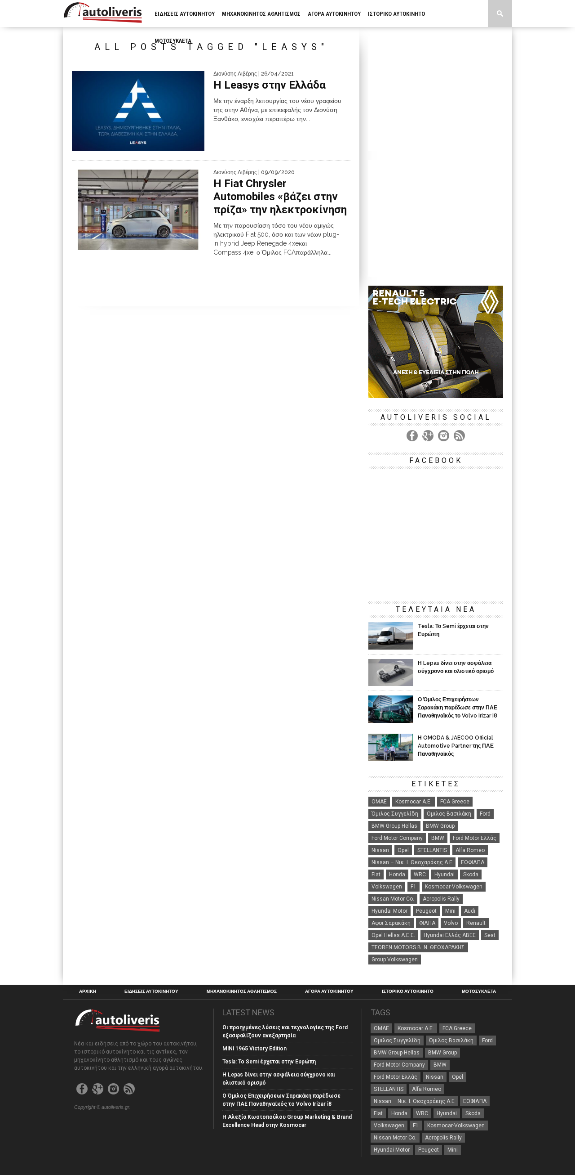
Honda (397, 874)
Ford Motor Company (397, 838)
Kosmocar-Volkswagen (453, 886)
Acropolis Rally (441, 899)
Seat (489, 935)
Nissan (380, 850)
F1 (413, 886)
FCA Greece (454, 801)
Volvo (451, 923)
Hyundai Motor (389, 911)
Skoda (470, 874)
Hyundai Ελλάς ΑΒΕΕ (450, 935)
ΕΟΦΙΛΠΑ (472, 862)
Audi (469, 911)
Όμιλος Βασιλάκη (449, 814)
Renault (476, 923)
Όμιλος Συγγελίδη (395, 814)
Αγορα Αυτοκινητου (334, 13)
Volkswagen (387, 886)
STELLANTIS (432, 850)
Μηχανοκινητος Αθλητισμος (261, 13)
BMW (437, 838)
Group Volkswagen (395, 959)
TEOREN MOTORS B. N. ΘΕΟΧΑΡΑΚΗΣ (418, 947)
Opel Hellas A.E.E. (393, 935)
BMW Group (440, 826)
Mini (450, 911)
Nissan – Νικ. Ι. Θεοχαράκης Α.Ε (412, 862)
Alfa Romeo (470, 850)
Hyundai (444, 874)
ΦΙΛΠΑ (427, 923)
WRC (420, 874)
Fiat (376, 874)
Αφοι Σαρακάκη (391, 923)
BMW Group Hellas (394, 826)
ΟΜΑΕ (379, 801)
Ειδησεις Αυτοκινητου (185, 13)
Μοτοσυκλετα (173, 40)
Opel (403, 850)
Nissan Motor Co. (393, 899)
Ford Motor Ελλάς (474, 838)
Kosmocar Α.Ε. (413, 801)
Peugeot (426, 911)
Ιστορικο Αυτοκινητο (396, 13)
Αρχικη (87, 991)
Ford (485, 814)
